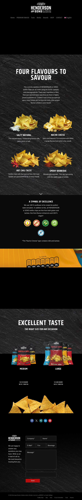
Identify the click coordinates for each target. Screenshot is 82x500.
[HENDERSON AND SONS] (41, 7)
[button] (32, 420)
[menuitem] (13, 17)
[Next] (80, 37)
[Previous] (2, 37)
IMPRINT (41, 495)
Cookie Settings (48, 495)
